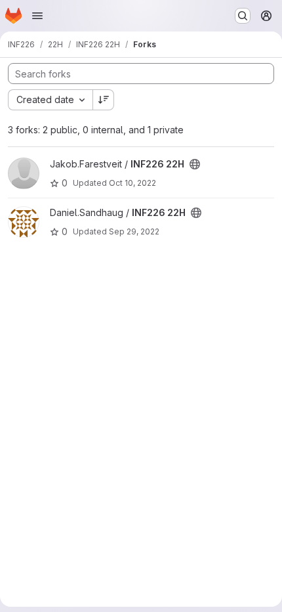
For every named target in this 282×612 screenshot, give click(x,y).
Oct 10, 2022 (132, 183)
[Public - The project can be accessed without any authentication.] (195, 164)
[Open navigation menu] (37, 15)
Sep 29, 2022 (134, 231)
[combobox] (50, 99)
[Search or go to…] (243, 16)
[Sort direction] (103, 99)
